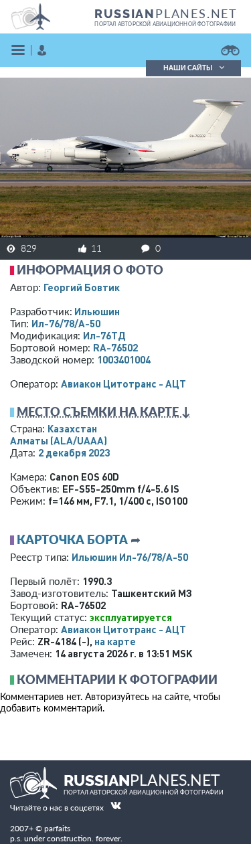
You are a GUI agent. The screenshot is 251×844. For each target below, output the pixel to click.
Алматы (58, 440)
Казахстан (72, 428)
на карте (115, 641)
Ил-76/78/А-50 (65, 323)
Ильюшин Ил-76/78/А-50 (130, 557)
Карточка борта (72, 539)
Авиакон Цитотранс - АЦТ (123, 383)
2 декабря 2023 (74, 452)
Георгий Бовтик (82, 287)
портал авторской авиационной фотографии (165, 24)
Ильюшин (97, 311)
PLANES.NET (166, 13)
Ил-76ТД (104, 335)
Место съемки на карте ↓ (104, 411)
